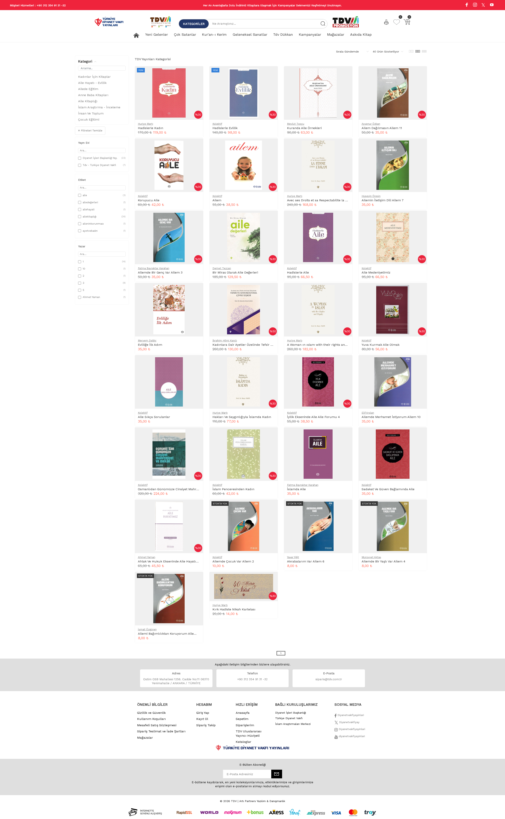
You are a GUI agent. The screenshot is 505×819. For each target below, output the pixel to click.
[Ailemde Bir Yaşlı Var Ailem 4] (420, 507)
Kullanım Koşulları (151, 719)
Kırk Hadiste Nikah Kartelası (233, 609)
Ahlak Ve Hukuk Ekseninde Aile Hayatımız (170, 561)
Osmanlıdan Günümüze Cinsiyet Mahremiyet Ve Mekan (180, 489)
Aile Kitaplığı (87, 101)
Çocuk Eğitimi (88, 119)
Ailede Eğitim (88, 89)
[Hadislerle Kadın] (197, 73)
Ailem (216, 200)
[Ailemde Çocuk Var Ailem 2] (271, 507)
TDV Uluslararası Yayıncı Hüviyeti (249, 733)
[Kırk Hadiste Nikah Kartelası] (271, 579)
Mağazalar (145, 737)
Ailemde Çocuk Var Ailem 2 (233, 561)
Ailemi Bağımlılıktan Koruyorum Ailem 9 (169, 633)
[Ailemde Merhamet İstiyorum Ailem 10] (420, 362)
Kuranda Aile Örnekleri (304, 128)
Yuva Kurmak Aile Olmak (380, 345)
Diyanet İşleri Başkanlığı (290, 712)
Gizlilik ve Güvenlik (151, 713)
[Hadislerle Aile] (346, 218)
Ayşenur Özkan (371, 123)
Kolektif (217, 123)
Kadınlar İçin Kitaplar (94, 77)
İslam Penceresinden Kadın (233, 489)
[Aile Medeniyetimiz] (420, 218)
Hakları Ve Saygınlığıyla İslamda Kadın (241, 417)
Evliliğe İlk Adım (150, 345)
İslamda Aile (296, 489)
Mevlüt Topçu (295, 123)
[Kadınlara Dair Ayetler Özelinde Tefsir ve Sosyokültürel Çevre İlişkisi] (271, 290)
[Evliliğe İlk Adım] (197, 290)
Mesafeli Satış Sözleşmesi (156, 725)
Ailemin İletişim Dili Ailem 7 (383, 200)
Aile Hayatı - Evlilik (92, 83)
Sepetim (242, 719)
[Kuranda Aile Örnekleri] (346, 73)
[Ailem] (271, 145)
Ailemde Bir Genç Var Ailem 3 (160, 272)
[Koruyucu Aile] (197, 145)
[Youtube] (491, 5)
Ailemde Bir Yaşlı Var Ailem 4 (383, 561)
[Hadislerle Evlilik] (271, 73)
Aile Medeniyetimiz (376, 272)
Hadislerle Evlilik (225, 128)
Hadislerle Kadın (150, 128)
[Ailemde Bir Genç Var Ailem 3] (197, 218)
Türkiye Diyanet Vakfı (289, 718)
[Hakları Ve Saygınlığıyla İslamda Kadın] (271, 362)
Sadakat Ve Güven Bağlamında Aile (388, 489)
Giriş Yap (202, 713)
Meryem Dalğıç (147, 340)
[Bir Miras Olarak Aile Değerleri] (271, 218)
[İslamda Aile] (346, 434)
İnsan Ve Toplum (91, 113)
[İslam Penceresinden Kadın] (271, 434)
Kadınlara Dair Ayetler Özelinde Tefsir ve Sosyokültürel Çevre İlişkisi (264, 345)
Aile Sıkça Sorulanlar (154, 417)
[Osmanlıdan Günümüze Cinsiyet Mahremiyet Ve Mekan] (197, 434)
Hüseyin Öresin (371, 196)
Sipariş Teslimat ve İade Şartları (161, 731)
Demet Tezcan (221, 268)
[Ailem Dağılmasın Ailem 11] (420, 73)
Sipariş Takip (206, 725)
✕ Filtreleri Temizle (90, 130)
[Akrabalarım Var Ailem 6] (346, 507)
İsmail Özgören (147, 629)
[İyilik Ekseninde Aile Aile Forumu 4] (346, 362)
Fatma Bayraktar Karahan (153, 268)
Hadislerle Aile (298, 272)
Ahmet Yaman (146, 557)
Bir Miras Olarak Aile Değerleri (235, 272)
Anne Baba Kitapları (93, 95)
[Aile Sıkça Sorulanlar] (197, 362)
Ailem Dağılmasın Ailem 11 (382, 128)
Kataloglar (243, 742)
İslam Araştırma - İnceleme (99, 107)
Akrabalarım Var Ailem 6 (305, 561)
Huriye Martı (145, 123)
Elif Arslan (368, 412)
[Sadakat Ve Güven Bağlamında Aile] (420, 434)
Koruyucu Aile (148, 200)
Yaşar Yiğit (293, 557)
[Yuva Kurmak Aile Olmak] (420, 290)
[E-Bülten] (276, 774)
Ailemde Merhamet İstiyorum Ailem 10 (391, 417)
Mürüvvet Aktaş (371, 557)
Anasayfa (243, 713)
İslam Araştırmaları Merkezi (293, 723)
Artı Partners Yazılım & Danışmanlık (262, 801)
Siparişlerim (245, 725)
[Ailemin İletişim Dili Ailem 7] (420, 145)
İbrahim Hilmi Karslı (224, 340)
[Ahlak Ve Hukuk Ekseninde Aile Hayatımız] (197, 507)
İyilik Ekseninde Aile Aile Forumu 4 (313, 417)
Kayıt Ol (202, 719)
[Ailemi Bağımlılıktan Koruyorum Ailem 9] (197, 579)
